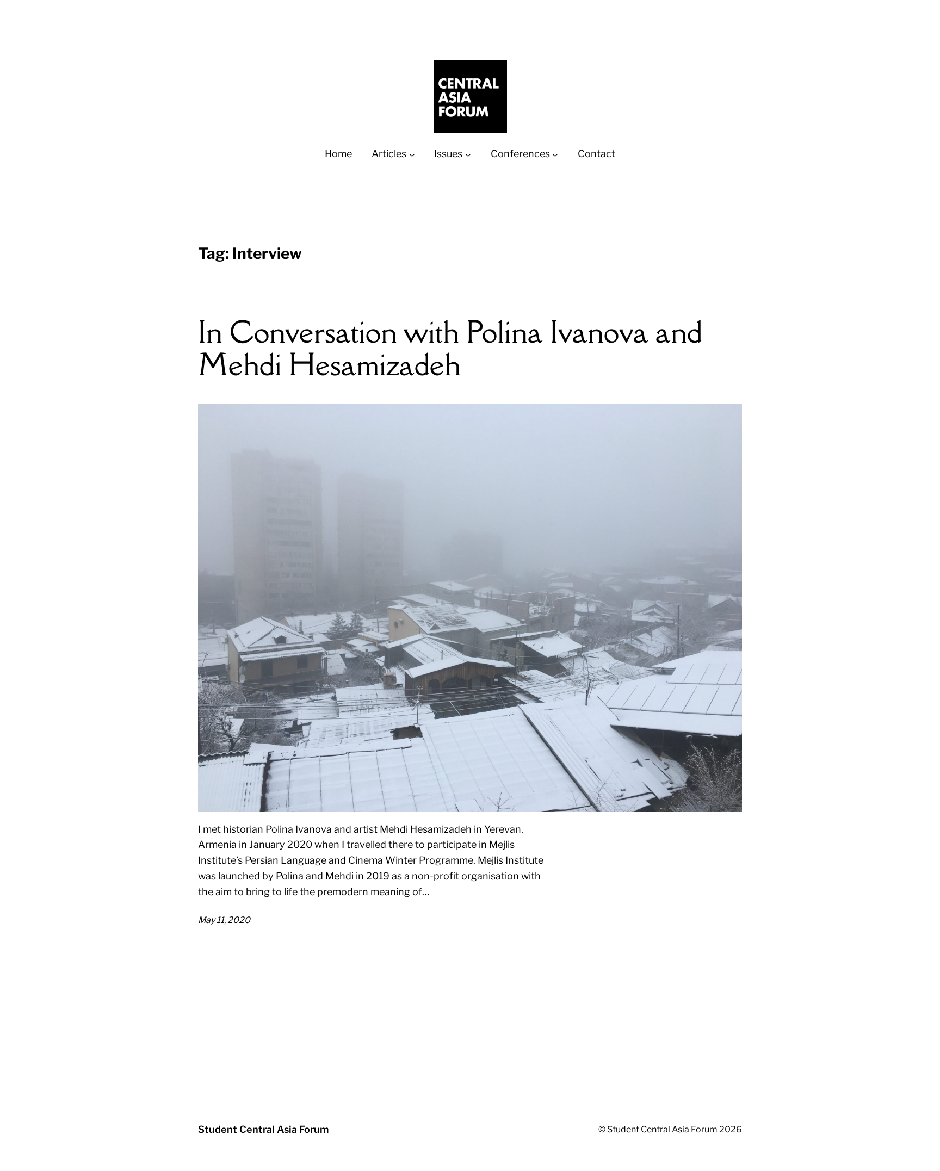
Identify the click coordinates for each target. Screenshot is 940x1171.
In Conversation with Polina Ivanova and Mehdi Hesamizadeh (450, 348)
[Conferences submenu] (555, 154)
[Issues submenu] (468, 154)
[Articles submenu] (412, 154)
